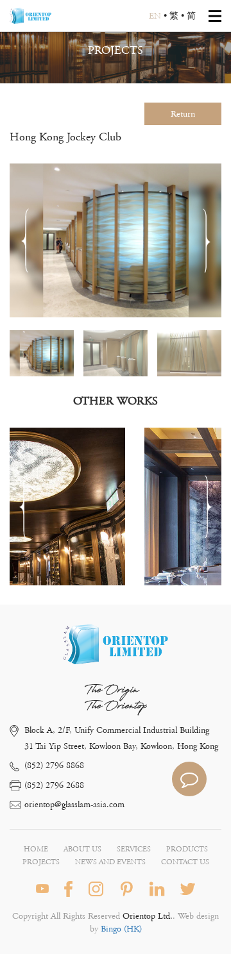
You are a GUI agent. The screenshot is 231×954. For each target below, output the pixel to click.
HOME (36, 849)
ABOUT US (82, 849)
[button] (206, 240)
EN (155, 16)
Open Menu (215, 16)
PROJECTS (41, 862)
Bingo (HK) (120, 929)
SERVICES (134, 849)
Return (183, 114)
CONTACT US (185, 862)
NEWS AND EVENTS (110, 862)
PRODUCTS (187, 849)
